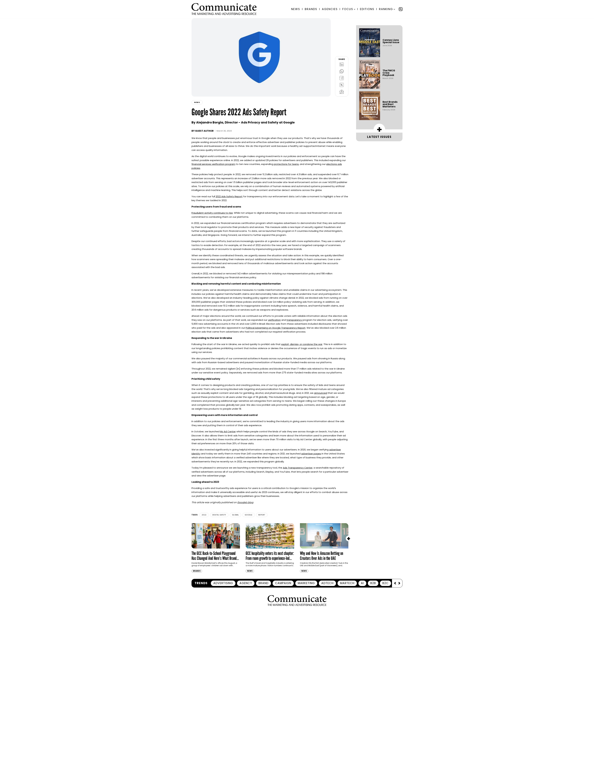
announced (320, 393)
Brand (263, 583)
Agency (245, 583)
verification (274, 320)
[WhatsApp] (341, 71)
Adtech (327, 583)
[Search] (400, 9)
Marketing (306, 583)
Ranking (386, 9)
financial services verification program (213, 164)
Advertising (223, 583)
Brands (311, 9)
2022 (204, 515)
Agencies (330, 9)
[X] (341, 84)
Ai (362, 583)
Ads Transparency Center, (298, 467)
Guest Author (204, 130)
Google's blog (245, 502)
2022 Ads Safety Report (229, 196)
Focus (347, 9)
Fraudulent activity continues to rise (212, 212)
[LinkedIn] (341, 64)
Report (261, 515)
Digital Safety (219, 515)
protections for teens (286, 164)
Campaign (283, 583)
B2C (385, 583)
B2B (373, 583)
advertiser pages (311, 453)
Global (235, 515)
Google (248, 515)
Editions (367, 9)
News (295, 9)
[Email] (341, 91)
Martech (347, 583)
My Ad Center (228, 431)
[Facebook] (341, 78)
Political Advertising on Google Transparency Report (276, 327)
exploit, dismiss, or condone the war (301, 344)
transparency (294, 320)
